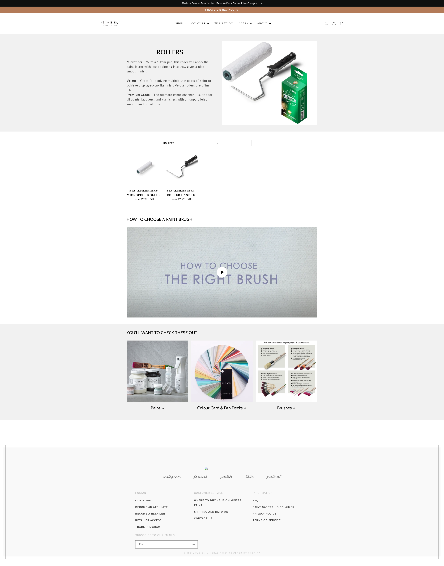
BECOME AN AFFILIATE (151, 507)
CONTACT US (203, 518)
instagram (172, 476)
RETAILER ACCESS (148, 520)
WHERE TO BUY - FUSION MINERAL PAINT (219, 503)
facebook (201, 476)
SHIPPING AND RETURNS (211, 511)
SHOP (179, 23)
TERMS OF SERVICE (267, 520)
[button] (180, 24)
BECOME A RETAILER (150, 513)
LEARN (244, 23)
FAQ (256, 500)
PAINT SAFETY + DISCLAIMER (273, 507)
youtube (227, 476)
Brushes (284, 407)
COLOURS (198, 23)
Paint (155, 407)
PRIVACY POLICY (264, 513)
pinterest (274, 476)
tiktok (250, 476)
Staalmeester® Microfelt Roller (144, 193)
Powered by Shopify (244, 553)
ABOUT (262, 23)
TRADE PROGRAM (147, 526)
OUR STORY (143, 500)
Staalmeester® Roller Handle (180, 193)
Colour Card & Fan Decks (220, 407)
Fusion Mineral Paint (211, 553)
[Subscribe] (194, 544)
